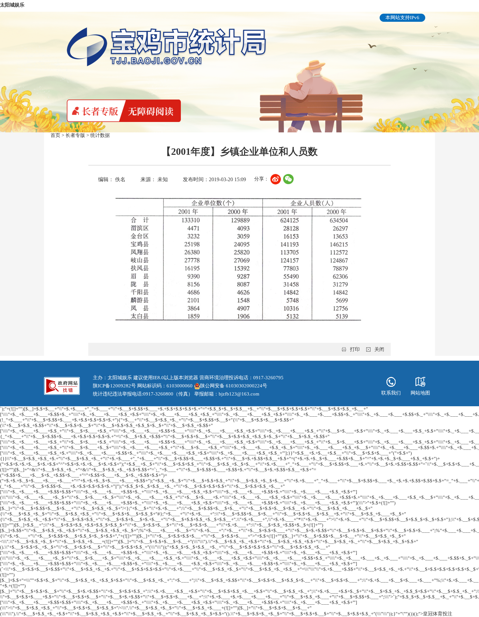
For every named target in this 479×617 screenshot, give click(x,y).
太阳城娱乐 (12, 4)
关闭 (379, 349)
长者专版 (75, 135)
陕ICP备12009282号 (114, 385)
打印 (355, 349)
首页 (55, 135)
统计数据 (100, 135)
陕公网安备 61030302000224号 (233, 385)
